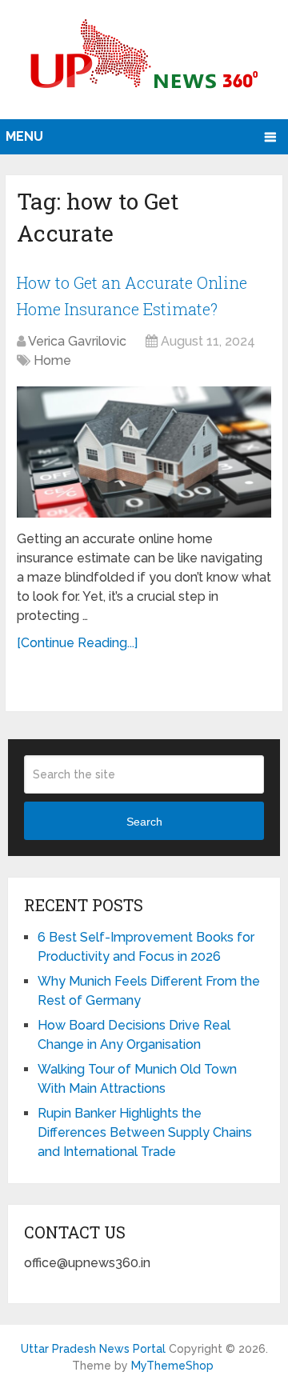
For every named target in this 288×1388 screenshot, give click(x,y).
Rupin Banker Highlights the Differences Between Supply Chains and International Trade (145, 1132)
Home (52, 360)
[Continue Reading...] (77, 642)
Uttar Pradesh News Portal (93, 1348)
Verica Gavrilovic (77, 341)
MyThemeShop (172, 1365)
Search (144, 821)
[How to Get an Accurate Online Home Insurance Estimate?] (144, 452)
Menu (24, 136)
